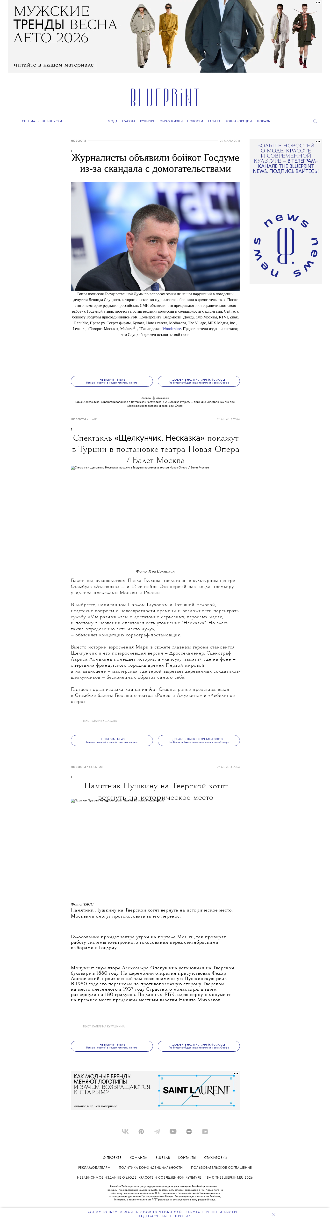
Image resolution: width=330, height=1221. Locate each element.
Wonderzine (172, 329)
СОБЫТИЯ (96, 767)
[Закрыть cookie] (274, 1214)
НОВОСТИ (78, 141)
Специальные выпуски (42, 121)
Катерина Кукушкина (108, 1026)
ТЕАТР (93, 419)
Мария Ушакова (104, 721)
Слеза (179, 405)
